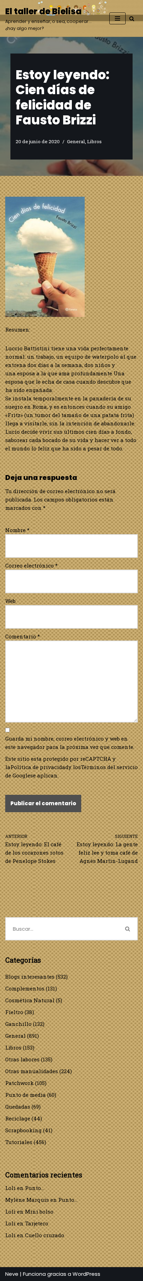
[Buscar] (131, 18)
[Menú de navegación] (117, 18)
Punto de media (25, 1094)
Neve (11, 1274)
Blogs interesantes (29, 976)
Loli (10, 1187)
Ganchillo (18, 1023)
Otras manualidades (31, 1071)
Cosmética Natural (29, 1000)
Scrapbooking (23, 1130)
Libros (94, 141)
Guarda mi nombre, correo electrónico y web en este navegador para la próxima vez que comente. (69, 742)
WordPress (86, 1274)
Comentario (22, 636)
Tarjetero (36, 1223)
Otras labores (22, 1059)
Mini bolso (39, 1211)
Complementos (24, 988)
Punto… (34, 1187)
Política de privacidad (39, 767)
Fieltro (14, 1012)
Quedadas (17, 1106)
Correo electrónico (31, 565)
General (76, 141)
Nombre (17, 530)
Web (10, 600)
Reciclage (17, 1118)
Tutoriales (18, 1142)
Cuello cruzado (44, 1235)
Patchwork (19, 1082)
